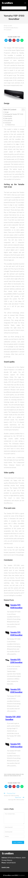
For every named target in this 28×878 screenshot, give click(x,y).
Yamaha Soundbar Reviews (11, 27)
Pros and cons (8, 120)
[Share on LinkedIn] (18, 40)
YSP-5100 (19, 775)
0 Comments (8, 29)
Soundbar (9, 774)
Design (6, 112)
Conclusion (7, 122)
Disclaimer (21, 875)
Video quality (8, 118)
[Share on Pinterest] (14, 40)
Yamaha (14, 774)
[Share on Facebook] (10, 40)
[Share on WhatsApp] (21, 40)
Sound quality (8, 116)
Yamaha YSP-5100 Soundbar (10, 775)
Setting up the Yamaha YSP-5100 (13, 114)
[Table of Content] (23, 109)
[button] (25, 3)
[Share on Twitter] (6, 40)
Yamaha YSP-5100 (19, 774)
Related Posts (11, 124)
